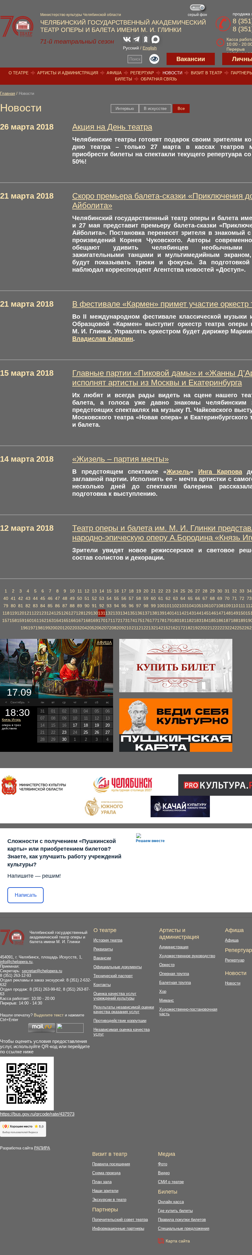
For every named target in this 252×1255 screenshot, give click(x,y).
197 (31, 627)
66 (197, 598)
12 (87, 591)
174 (131, 620)
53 (101, 598)
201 (61, 627)
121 (28, 613)
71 (234, 598)
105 (197, 605)
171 (109, 620)
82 (28, 605)
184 (205, 620)
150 (242, 613)
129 (87, 613)
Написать (26, 895)
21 (153, 591)
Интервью (125, 108)
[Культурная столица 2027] (122, 785)
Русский (131, 47)
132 (109, 613)
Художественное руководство (187, 956)
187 (227, 620)
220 (201, 627)
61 (160, 598)
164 (57, 620)
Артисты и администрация (67, 73)
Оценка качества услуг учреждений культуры (114, 996)
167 (79, 620)
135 (131, 613)
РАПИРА (42, 1148)
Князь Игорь (11, 719)
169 (94, 620)
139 (160, 613)
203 (76, 627)
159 (20, 620)
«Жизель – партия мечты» (120, 459)
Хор (162, 991)
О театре (19, 73)
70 (227, 598)
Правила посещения (111, 1164)
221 (208, 627)
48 (64, 598)
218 (186, 627)
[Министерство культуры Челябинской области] (34, 785)
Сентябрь (17, 702)
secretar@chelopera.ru (42, 971)
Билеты (123, 79)
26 (190, 591)
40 (5, 598)
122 (35, 613)
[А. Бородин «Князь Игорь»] (56, 668)
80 (13, 605)
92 (101, 605)
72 (241, 598)
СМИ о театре (171, 1181)
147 (219, 613)
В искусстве (155, 108)
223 (223, 627)
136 (138, 613)
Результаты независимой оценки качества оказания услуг (123, 1009)
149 (234, 613)
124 (50, 613)
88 (72, 605)
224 (230, 627)
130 (94, 613)
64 (182, 598)
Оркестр (167, 964)
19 (138, 591)
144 (197, 613)
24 (175, 591)
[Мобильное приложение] (180, 806)
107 (212, 605)
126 (65, 613)
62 (168, 598)
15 (109, 591)
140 (168, 613)
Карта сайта (178, 1240)
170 (101, 620)
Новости (172, 73)
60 (153, 598)
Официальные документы (117, 967)
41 (13, 598)
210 (127, 627)
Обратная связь (159, 79)
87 (64, 605)
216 (171, 627)
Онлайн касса (171, 1201)
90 (87, 605)
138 (153, 613)
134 (124, 613)
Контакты (102, 984)
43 (28, 598)
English (150, 47)
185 (212, 620)
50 (79, 598)
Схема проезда (106, 1173)
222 (216, 627)
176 (146, 620)
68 (212, 598)
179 (168, 620)
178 (160, 620)
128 (79, 613)
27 (197, 591)
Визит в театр (206, 73)
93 (109, 605)
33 (241, 591)
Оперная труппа (174, 973)
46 (50, 598)
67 (205, 598)
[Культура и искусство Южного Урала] (104, 806)
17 (123, 591)
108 (219, 605)
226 (245, 627)
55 (116, 598)
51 (87, 598)
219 (194, 627)
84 (42, 605)
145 (205, 613)
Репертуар (142, 73)
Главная (7, 93)
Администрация (173, 947)
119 (13, 613)
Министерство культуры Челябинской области (80, 15)
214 (157, 627)
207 (105, 627)
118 (6, 613)
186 (219, 620)
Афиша (114, 73)
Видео (164, 1173)
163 (50, 620)
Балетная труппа (175, 982)
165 (65, 620)
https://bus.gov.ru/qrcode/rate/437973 (37, 1114)
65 (190, 598)
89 (79, 605)
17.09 (19, 692)
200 (53, 627)
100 (160, 605)
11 (79, 591)
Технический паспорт (113, 975)
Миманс (166, 1000)
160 (28, 620)
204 (83, 627)
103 (183, 605)
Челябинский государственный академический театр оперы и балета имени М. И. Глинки (58, 937)
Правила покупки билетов (182, 1219)
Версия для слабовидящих (154, 59)
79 (5, 605)
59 (146, 598)
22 (160, 591)
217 (179, 627)
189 (242, 620)
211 (135, 627)
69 (219, 598)
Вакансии (190, 59)
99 (153, 605)
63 (175, 598)
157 (6, 620)
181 (183, 620)
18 (131, 591)
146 (212, 613)
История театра (107, 940)
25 (182, 591)
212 (142, 627)
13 (94, 591)
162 (42, 620)
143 (190, 613)
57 (131, 598)
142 (183, 613)
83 (35, 605)
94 (116, 605)
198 (39, 627)
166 (72, 620)
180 (175, 620)
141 (175, 613)
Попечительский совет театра (120, 1219)
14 (101, 591)
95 (123, 605)
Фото (162, 1164)
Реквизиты (103, 949)
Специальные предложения (183, 1228)
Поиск (134, 59)
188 (234, 620)
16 (116, 591)
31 (227, 591)
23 (168, 591)
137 (146, 613)
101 (168, 605)
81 (20, 605)
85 (50, 605)
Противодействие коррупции (119, 1020)
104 (190, 605)
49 (72, 598)
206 (98, 627)
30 (219, 591)
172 (116, 620)
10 (72, 591)
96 (131, 605)
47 (57, 598)
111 (241, 605)
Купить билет (175, 667)
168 (87, 620)
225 (238, 627)
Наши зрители (105, 1190)
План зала (102, 1181)
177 (153, 620)
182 (190, 620)
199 (46, 627)
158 (13, 620)
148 (227, 613)
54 (109, 598)
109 (227, 605)
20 (146, 591)
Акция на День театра (112, 126)
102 (175, 605)
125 (57, 613)
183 (197, 620)
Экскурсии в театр (109, 1199)
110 (234, 605)
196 (24, 627)
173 (124, 620)
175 (138, 620)
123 (42, 613)
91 (94, 605)
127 (72, 613)
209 (120, 627)
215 (164, 627)
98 (146, 605)
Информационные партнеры (118, 1228)
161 (35, 620)
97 (138, 605)
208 (112, 627)
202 (68, 627)
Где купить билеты (175, 1210)
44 (35, 598)
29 (212, 591)
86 (57, 605)
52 (94, 598)
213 (149, 627)
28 (205, 591)
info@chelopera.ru (16, 961)
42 (20, 598)
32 (234, 591)
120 (20, 613)
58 (138, 598)
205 (90, 627)
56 (123, 598)
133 (116, 613)
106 (205, 605)
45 (42, 598)
